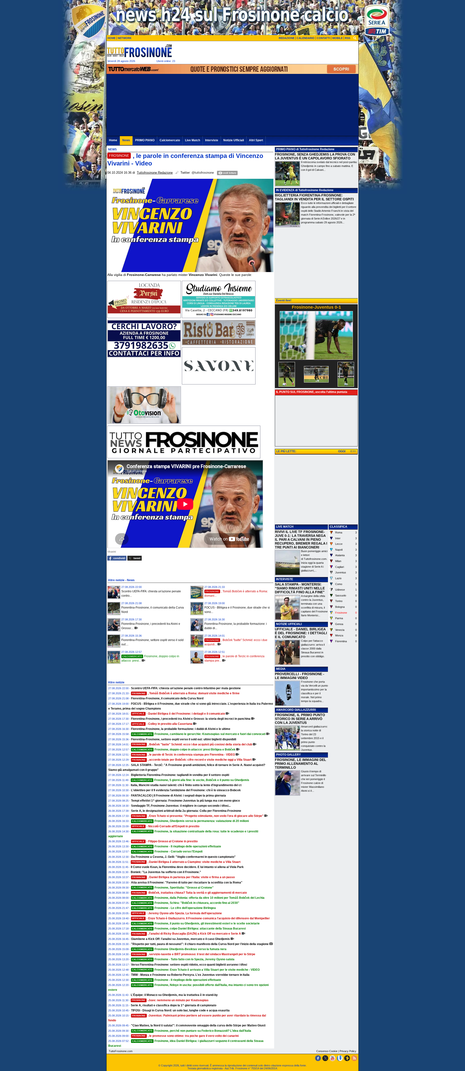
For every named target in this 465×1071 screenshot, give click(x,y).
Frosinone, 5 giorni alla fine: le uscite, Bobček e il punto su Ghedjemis (190, 780)
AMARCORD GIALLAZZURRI (296, 709)
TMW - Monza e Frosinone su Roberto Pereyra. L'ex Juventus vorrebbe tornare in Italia (190, 975)
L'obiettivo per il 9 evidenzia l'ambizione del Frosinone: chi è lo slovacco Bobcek (186, 790)
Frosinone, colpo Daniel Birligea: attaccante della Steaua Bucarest (189, 928)
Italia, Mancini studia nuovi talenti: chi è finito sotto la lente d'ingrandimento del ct (186, 785)
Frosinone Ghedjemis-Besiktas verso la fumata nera (179, 949)
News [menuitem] (126, 140)
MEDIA (281, 669)
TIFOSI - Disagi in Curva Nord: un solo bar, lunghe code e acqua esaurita (180, 1010)
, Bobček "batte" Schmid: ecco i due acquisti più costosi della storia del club (192, 744)
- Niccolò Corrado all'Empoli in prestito (165, 826)
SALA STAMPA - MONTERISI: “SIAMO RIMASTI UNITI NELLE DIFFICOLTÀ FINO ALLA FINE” (300, 588)
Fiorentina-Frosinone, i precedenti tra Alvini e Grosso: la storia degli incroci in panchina (190, 718)
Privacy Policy (348, 1051)
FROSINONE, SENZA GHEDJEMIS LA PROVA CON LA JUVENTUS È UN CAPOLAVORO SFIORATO (315, 156)
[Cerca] (354, 37)
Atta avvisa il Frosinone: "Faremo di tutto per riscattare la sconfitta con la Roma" (186, 882)
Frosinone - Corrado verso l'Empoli (167, 851)
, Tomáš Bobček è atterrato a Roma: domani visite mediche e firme (186, 693)
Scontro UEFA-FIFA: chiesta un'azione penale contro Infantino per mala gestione (186, 688)
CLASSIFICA (338, 526)
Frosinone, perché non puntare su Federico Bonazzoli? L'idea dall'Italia (191, 1030)
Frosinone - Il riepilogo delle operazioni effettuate (176, 846)
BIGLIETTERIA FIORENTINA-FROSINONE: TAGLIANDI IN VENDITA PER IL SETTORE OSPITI (314, 197)
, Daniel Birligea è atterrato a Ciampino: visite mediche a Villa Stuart (186, 862)
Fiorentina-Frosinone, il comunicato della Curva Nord (167, 698)
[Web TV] (340, 1058)
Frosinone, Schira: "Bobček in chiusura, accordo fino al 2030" (185, 903)
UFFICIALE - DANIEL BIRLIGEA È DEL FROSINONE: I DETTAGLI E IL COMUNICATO (301, 633)
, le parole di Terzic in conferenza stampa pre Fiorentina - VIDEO (183, 754)
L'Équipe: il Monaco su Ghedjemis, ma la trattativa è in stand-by (174, 995)
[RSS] (354, 1058)
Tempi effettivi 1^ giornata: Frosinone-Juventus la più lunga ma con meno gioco (185, 800)
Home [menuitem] (113, 140)
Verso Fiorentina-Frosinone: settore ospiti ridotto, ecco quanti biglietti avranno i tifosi (189, 964)
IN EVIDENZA (285, 190)
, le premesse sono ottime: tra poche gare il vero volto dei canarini (185, 1036)
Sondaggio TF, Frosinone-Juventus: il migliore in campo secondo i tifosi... (181, 805)
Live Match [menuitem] (192, 140)
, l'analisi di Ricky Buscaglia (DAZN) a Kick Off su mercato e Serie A (186, 933)
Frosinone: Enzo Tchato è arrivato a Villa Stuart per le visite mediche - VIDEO (196, 969)
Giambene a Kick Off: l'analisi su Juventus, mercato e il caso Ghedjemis (180, 939)
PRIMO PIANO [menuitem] (145, 140)
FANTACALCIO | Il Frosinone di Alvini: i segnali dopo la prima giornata (178, 795)
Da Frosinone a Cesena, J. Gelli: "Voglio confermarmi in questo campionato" (183, 857)
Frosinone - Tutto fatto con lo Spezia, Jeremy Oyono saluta (183, 959)
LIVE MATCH (285, 526)
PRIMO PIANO (285, 149)
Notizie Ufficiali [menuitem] (233, 140)
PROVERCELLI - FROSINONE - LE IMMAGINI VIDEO (299, 676)
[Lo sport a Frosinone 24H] (139, 51)
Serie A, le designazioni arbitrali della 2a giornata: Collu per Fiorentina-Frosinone (186, 811)
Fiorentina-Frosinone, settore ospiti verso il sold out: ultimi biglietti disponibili (183, 739)
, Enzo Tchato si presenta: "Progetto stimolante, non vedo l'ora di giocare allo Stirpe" (198, 816)
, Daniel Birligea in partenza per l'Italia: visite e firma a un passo (183, 877)
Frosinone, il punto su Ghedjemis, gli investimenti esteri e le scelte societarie (196, 923)
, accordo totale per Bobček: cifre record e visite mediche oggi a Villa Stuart (192, 759)
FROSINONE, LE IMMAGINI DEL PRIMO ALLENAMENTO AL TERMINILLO (300, 763)
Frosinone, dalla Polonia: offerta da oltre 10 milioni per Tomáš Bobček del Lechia (198, 897)
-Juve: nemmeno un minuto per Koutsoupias (170, 1000)
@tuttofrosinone (203, 172)
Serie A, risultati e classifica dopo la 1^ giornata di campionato (173, 1005)
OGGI (341, 451)
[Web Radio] (347, 1058)
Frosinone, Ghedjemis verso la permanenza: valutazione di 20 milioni (190, 821)
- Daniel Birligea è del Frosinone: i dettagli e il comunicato (178, 713)
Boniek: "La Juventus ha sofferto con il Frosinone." (166, 872)
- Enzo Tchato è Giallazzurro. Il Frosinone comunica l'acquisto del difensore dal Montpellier (201, 918)
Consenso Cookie (326, 1051)
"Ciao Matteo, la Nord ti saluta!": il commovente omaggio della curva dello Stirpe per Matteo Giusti (198, 1025)
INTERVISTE (284, 579)
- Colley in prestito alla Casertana (162, 724)
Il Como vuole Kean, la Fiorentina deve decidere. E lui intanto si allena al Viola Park (187, 867)
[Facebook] (318, 1058)
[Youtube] (332, 1058)
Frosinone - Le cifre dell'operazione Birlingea (174, 908)
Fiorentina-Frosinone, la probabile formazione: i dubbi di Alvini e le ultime (180, 729)
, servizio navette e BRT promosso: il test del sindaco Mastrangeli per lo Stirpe (193, 954)
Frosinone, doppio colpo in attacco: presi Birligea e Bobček (183, 749)
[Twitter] (325, 1058)
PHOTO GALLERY (288, 754)
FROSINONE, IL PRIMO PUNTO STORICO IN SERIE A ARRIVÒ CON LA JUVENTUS (300, 719)
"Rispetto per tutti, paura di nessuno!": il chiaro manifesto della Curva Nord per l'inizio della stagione (200, 944)
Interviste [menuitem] (211, 140)
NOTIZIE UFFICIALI (289, 624)
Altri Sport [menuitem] (256, 140)
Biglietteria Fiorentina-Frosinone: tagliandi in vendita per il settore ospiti (180, 775)
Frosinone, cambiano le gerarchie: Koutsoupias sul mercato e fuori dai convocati (198, 734)
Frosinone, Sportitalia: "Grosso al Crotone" (173, 887)
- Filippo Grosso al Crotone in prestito (165, 841)
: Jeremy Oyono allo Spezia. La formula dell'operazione (177, 913)
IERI (353, 451)
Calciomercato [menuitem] (170, 140)
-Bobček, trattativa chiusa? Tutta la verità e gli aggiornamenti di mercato (189, 892)
